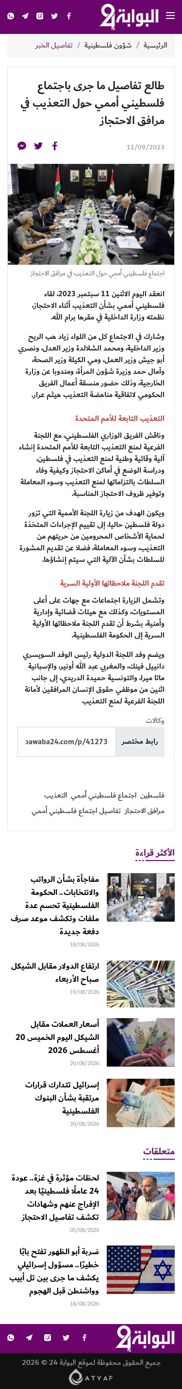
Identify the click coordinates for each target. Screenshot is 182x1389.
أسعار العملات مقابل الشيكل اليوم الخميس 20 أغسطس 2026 (57, 1037)
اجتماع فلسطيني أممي (103, 795)
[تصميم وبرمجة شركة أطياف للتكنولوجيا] (91, 1376)
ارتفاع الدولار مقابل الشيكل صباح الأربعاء (55, 973)
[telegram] (25, 17)
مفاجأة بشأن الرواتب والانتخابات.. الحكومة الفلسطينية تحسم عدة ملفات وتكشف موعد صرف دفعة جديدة (55, 905)
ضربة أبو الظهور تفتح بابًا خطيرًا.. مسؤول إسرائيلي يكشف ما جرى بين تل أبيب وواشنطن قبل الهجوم (54, 1271)
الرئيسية (155, 45)
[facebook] (69, 17)
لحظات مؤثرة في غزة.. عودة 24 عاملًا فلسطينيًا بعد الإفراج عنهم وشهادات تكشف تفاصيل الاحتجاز (55, 1198)
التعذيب (55, 795)
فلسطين (152, 795)
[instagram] (39, 17)
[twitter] (54, 17)
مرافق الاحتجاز (145, 811)
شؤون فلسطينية (108, 45)
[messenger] (21, 147)
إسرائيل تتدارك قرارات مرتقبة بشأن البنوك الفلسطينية (62, 1098)
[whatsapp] (10, 17)
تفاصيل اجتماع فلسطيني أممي (76, 811)
